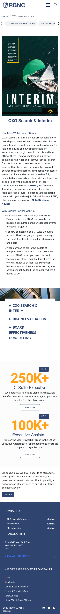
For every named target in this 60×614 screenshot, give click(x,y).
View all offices (17, 556)
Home (5, 16)
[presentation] (1, 23)
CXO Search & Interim (23, 16)
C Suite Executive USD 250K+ (21, 23)
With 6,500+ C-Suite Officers (18, 600)
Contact (8, 494)
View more (30, 407)
